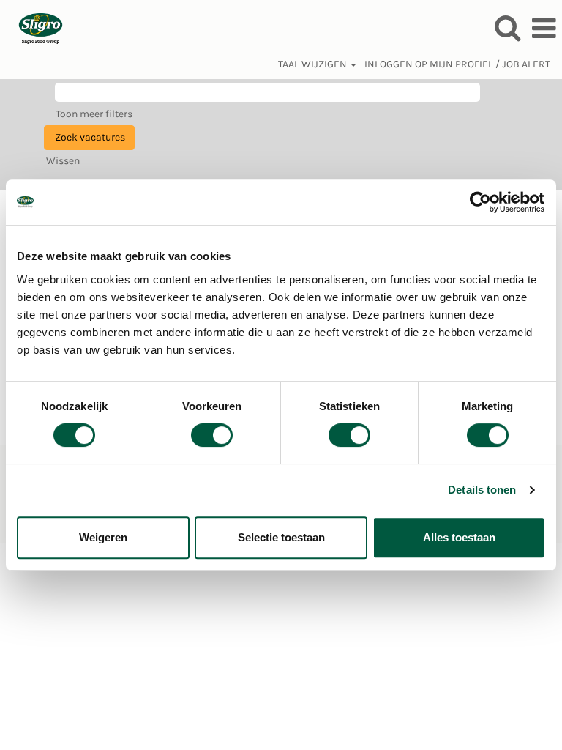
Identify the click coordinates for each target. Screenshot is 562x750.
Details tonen (482, 489)
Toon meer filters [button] (94, 114)
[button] (543, 28)
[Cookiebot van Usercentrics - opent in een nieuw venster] (481, 202)
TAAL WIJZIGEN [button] (313, 64)
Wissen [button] (63, 161)
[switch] (212, 435)
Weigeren (103, 537)
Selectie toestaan (281, 537)
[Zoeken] (507, 27)
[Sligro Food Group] (35, 27)
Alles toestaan (459, 537)
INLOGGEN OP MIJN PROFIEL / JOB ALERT (457, 64)
